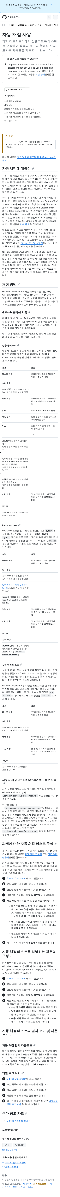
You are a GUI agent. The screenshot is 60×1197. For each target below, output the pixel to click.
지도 (39, 25)
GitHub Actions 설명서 (18, 1120)
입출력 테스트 (9, 345)
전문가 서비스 (19, 1187)
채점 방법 (9, 284)
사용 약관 (27, 1184)
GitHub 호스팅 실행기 (32, 243)
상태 (50, 1184)
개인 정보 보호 (39, 1184)
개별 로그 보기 (11, 1073)
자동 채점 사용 (51, 25)
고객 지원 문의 (11, 1166)
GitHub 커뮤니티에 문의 (15, 1162)
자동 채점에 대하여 (16, 168)
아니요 (21, 1145)
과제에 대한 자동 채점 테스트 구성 (27, 844)
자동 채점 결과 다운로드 (17, 1045)
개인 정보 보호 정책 (9, 1150)
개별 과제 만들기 (33, 854)
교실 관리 (40, 74)
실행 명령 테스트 (10, 664)
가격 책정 (6, 1187)
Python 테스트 (9, 525)
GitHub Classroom (26, 25)
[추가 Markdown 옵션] (27, 90)
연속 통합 (25, 224)
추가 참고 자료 (13, 1113)
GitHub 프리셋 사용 (14, 312)
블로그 (30, 1187)
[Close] (52, 4)
